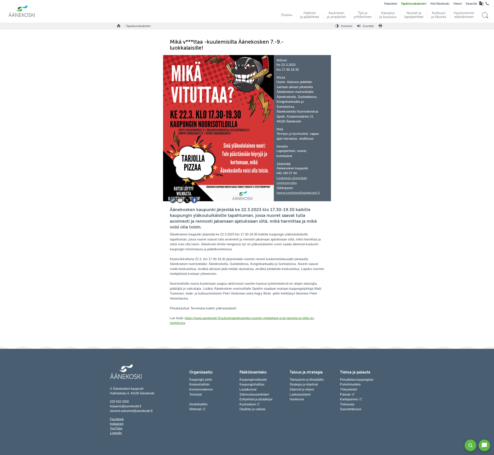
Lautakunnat (247, 389)
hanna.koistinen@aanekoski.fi (298, 193)
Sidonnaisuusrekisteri (254, 394)
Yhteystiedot (348, 389)
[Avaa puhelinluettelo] (487, 4)
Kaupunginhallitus (251, 384)
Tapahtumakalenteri (413, 4)
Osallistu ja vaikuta (252, 409)
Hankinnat (297, 399)
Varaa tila (471, 4)
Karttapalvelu (349, 399)
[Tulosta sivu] (380, 26)
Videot (457, 4)
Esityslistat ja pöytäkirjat (255, 399)
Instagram (117, 423)
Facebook (117, 419)
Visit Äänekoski (439, 4)
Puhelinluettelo (350, 384)
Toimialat (195, 394)
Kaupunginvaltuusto (253, 379)
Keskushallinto (199, 384)
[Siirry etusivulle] (22, 16)
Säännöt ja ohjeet (302, 389)
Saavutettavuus (350, 409)
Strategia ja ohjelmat (304, 384)
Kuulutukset (247, 404)
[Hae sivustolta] (485, 15)
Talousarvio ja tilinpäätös (307, 379)
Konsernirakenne (201, 389)
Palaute (345, 394)
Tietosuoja (347, 404)
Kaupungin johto (200, 379)
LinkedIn (116, 433)
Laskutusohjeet (300, 394)
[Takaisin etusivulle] (119, 26)
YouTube (116, 428)
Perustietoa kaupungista (356, 379)
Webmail (195, 409)
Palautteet (390, 4)
